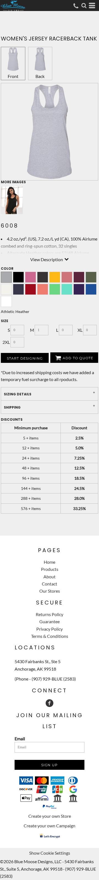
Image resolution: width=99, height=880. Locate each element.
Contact (49, 583)
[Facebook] (49, 703)
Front (13, 76)
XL (80, 330)
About (49, 576)
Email (20, 738)
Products (49, 569)
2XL (6, 342)
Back (40, 76)
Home (49, 562)
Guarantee (49, 621)
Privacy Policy (49, 628)
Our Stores (49, 590)
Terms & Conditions (49, 636)
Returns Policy (49, 614)
